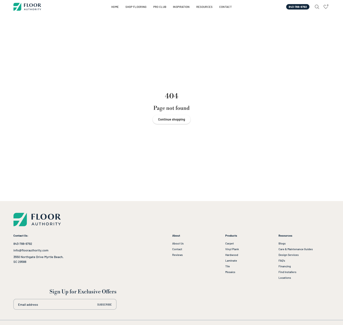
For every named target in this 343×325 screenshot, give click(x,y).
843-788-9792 (22, 244)
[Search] (317, 7)
